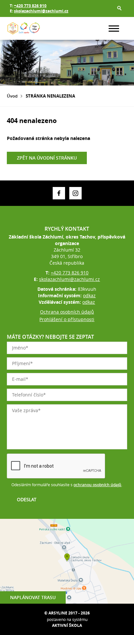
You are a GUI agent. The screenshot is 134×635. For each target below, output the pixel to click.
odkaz (89, 295)
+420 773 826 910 (30, 5)
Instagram (75, 193)
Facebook (59, 193)
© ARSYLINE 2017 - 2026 (67, 613)
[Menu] (114, 28)
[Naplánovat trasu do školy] (67, 561)
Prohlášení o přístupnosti (66, 319)
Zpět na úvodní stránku (47, 158)
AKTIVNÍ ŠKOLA (67, 625)
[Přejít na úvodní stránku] (26, 28)
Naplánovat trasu (33, 597)
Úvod (12, 96)
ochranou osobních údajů (97, 485)
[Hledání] (119, 8)
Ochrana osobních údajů (67, 312)
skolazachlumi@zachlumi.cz (41, 11)
